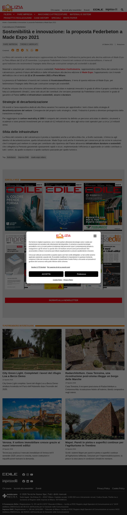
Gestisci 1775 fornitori (38, 267)
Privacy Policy (68, 280)
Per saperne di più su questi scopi (58, 267)
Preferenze (81, 274)
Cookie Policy (57, 280)
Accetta (46, 274)
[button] (95, 236)
